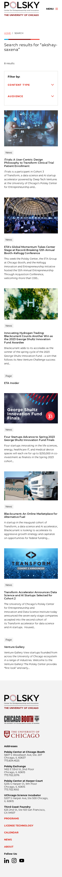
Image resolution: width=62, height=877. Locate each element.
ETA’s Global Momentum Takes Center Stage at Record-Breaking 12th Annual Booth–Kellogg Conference (29, 250)
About (8, 846)
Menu (50, 8)
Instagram (14, 860)
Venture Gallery (14, 647)
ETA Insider (11, 383)
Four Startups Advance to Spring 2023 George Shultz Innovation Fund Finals (29, 438)
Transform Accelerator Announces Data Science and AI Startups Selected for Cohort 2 (30, 595)
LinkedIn (6, 860)
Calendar (11, 832)
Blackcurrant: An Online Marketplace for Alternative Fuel (30, 515)
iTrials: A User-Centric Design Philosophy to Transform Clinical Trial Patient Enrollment (29, 162)
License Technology (18, 825)
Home (7, 33)
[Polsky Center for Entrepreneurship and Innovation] (22, 8)
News (8, 839)
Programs (11, 818)
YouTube (21, 860)
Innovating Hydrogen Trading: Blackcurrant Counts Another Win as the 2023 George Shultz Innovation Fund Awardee (28, 337)
